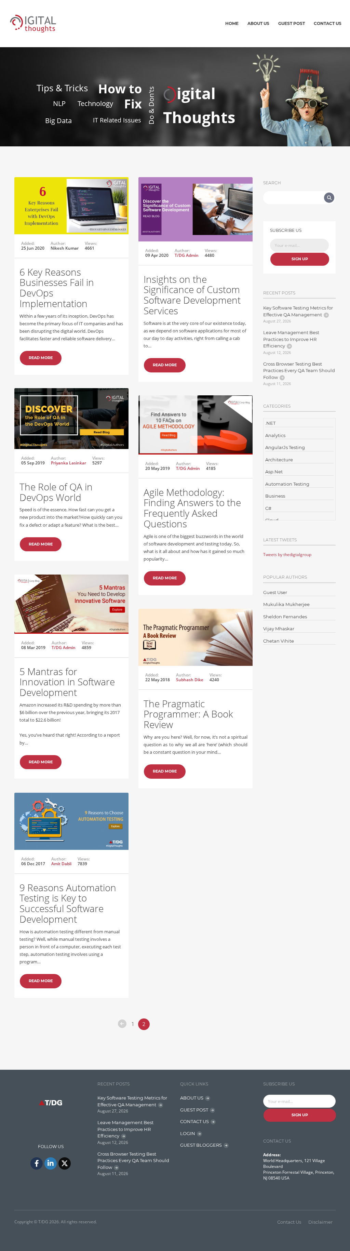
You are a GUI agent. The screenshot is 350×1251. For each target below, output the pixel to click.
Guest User (275, 592)
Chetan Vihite (278, 641)
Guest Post (291, 23)
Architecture (279, 459)
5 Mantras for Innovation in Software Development (67, 682)
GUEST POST (194, 1109)
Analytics (275, 435)
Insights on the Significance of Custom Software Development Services (192, 295)
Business (275, 496)
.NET (270, 423)
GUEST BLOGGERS (201, 1145)
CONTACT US (194, 1121)
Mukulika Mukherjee (286, 604)
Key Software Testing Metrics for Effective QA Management (298, 311)
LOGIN (187, 1133)
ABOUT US (191, 1098)
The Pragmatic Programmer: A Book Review (188, 714)
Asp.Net (274, 471)
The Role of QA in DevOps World (56, 492)
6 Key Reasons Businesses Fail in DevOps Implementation (56, 287)
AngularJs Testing (285, 447)
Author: (58, 243)
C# (268, 508)
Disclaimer (320, 1222)
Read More (41, 357)
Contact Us (327, 23)
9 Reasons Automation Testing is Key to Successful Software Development (67, 903)
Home (232, 23)
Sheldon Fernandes (285, 616)
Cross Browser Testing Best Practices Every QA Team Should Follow (299, 370)
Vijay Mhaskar (278, 628)
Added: (28, 243)
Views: (91, 243)
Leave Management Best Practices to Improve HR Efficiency (291, 339)
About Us (258, 23)
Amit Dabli (61, 864)
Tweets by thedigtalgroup (287, 554)
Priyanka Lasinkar (68, 463)
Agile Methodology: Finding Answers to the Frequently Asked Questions (192, 508)
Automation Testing (287, 484)
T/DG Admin (187, 255)
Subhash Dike (189, 680)
